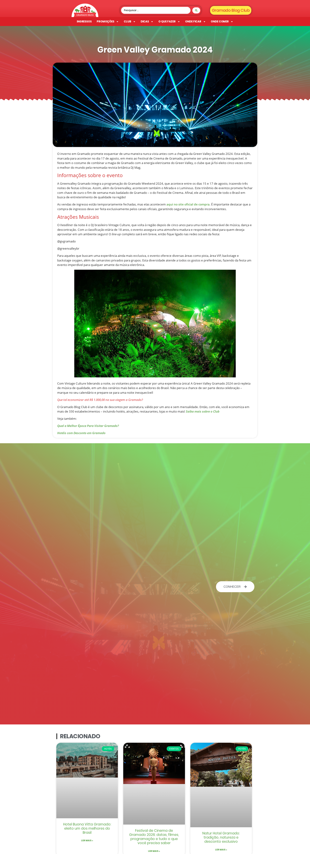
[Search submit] (196, 10)
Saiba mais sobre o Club (202, 411)
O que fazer (167, 21)
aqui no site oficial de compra (188, 204)
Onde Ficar (193, 21)
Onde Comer (220, 21)
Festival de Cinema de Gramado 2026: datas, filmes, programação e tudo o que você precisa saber (154, 836)
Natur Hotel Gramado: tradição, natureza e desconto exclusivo (221, 837)
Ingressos (84, 21)
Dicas (145, 21)
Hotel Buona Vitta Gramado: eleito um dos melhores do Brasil (87, 828)
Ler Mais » (87, 840)
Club (127, 21)
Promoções (105, 21)
